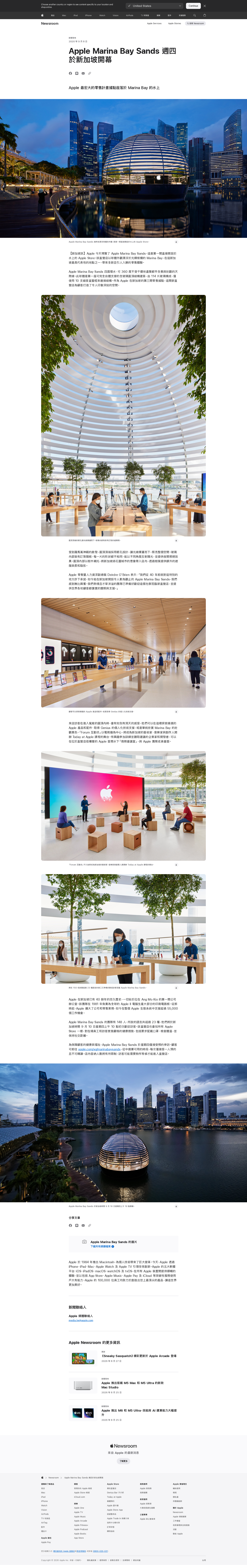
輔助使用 (176, 1488)
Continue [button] (193, 6)
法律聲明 (126, 1560)
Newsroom (49, 23)
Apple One (79, 1508)
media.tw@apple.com (81, 1320)
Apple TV (78, 1512)
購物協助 (110, 1531)
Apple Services (154, 23)
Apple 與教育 (146, 1504)
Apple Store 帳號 (82, 1493)
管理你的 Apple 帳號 (83, 1488)
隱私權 (175, 1497)
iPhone (44, 1501)
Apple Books (80, 1534)
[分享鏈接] (90, 73)
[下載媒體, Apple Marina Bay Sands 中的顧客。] (176, 540)
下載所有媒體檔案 (101, 1246)
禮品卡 (44, 1531)
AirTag (44, 1523)
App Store (79, 1538)
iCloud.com (79, 1497)
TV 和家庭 (45, 1518)
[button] (154, 5)
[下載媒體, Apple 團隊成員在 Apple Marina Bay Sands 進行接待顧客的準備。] (176, 712)
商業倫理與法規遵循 (181, 1525)
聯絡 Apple (178, 1534)
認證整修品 (111, 1514)
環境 (175, 1493)
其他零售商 (81, 1551)
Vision (44, 1510)
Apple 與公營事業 (147, 1519)
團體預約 (110, 1501)
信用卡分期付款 (113, 1523)
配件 (43, 1527)
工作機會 (176, 1521)
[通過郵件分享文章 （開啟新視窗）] (83, 73)
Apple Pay (46, 1542)
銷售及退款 (114, 1560)
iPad (43, 1497)
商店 (43, 1488)
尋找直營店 (111, 1488)
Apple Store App (115, 1510)
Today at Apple (114, 1497)
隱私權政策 (91, 1560)
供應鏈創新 (177, 1501)
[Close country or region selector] (204, 5)
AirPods (45, 1514)
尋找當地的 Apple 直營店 (64, 1551)
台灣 (204, 1560)
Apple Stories (174, 23)
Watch (44, 1506)
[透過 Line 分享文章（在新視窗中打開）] (77, 73)
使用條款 (103, 1560)
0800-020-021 (100, 1551)
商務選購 (143, 1493)
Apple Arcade (80, 1521)
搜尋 (196, 23)
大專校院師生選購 (147, 1508)
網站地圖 (136, 1560)
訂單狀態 (110, 1527)
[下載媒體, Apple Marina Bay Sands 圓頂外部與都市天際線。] (176, 1206)
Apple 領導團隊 (179, 1517)
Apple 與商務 (146, 1488)
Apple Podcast (81, 1529)
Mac (43, 1493)
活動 (175, 1529)
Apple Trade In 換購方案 (118, 1518)
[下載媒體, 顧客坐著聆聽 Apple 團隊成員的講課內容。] (176, 865)
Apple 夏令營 (113, 1506)
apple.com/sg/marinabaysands (99, 1049)
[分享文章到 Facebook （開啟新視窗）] (70, 73)
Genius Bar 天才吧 (115, 1493)
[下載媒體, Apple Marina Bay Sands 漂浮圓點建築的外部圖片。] (176, 242)
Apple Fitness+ (81, 1525)
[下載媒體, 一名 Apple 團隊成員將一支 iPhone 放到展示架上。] (176, 988)
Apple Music (80, 1517)
